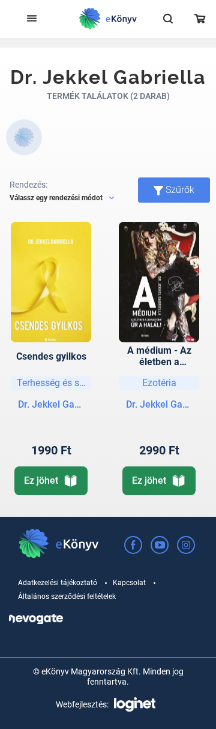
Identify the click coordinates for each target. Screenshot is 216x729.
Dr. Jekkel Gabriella (51, 404)
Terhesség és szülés (54, 382)
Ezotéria (159, 382)
